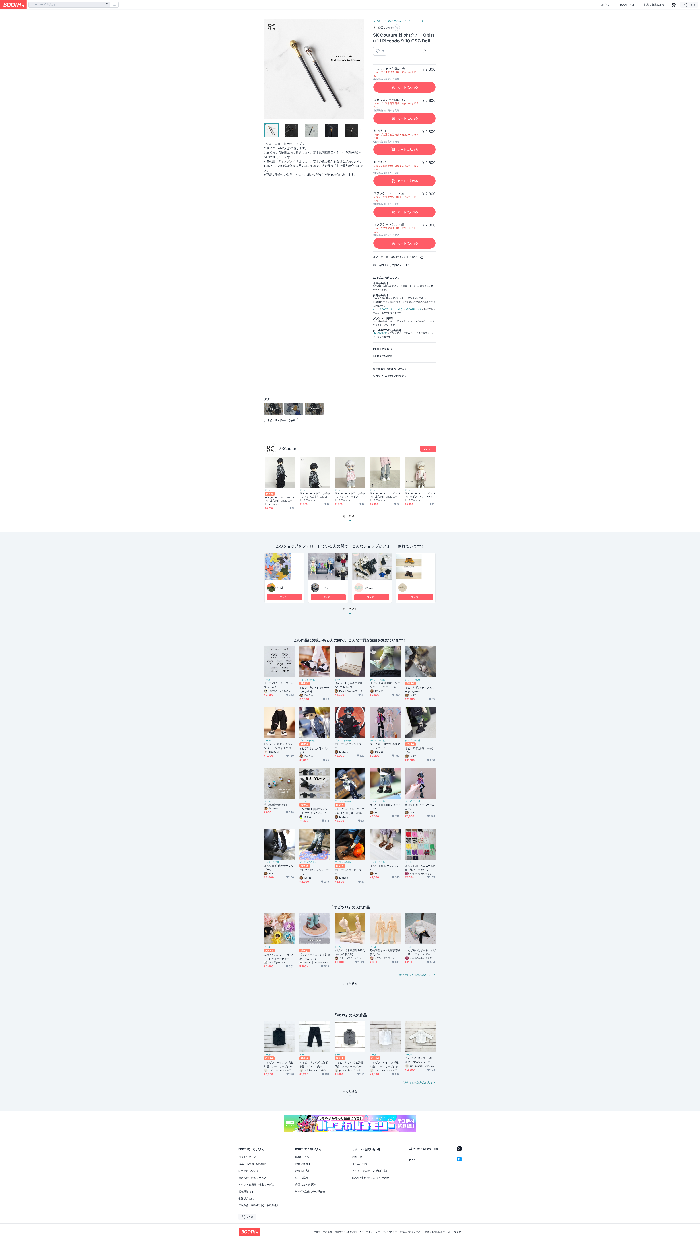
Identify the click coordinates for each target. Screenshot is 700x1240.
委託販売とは (246, 1198)
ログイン (605, 4)
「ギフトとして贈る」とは (392, 265)
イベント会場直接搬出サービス (256, 1184)
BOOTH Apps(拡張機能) (252, 1163)
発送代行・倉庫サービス (252, 1177)
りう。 (325, 587)
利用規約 (327, 1232)
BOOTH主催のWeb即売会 (310, 1191)
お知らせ (357, 1156)
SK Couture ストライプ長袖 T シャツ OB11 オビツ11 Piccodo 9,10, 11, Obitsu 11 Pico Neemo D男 (350, 495)
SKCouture (289, 448)
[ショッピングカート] (673, 4)
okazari (370, 587)
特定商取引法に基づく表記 (388, 368)
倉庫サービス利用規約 (346, 1232)
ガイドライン (366, 1232)
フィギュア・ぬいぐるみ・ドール (392, 20)
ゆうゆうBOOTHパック (409, 309)
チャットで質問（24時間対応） (370, 1170)
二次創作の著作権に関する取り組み (258, 1205)
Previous (267, 69)
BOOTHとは (627, 4)
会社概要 (315, 1232)
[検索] (107, 4)
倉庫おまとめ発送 (305, 1184)
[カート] (396, 27)
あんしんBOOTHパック (384, 309)
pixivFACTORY (380, 333)
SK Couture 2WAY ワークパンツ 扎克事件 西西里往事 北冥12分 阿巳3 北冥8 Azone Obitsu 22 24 (280, 499)
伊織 (280, 587)
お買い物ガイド (304, 1163)
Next (361, 69)
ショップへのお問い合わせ (388, 375)
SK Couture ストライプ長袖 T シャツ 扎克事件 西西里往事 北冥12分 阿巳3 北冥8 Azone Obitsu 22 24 (315, 495)
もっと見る (350, 609)
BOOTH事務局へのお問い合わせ (370, 1177)
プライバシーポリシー (386, 1232)
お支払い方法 (384, 355)
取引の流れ (383, 349)
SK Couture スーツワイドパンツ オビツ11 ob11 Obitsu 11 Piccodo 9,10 (420, 495)
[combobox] (69, 5)
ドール (420, 20)
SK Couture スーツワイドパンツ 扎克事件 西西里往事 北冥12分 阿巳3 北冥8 (385, 495)
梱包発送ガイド (247, 1191)
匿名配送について (248, 1170)
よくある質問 (360, 1163)
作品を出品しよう (654, 4)
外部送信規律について (411, 1232)
